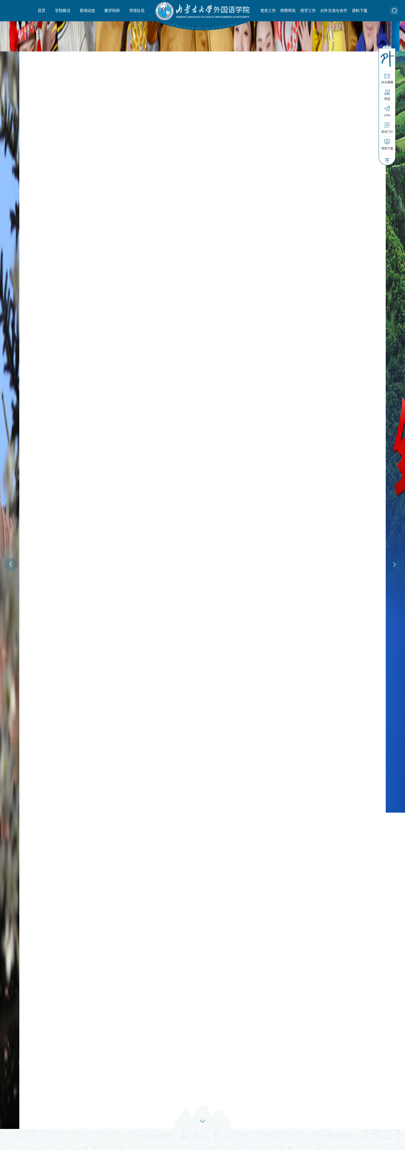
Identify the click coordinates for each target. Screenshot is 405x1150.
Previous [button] (10, 564)
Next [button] (394, 564)
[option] (202, 564)
